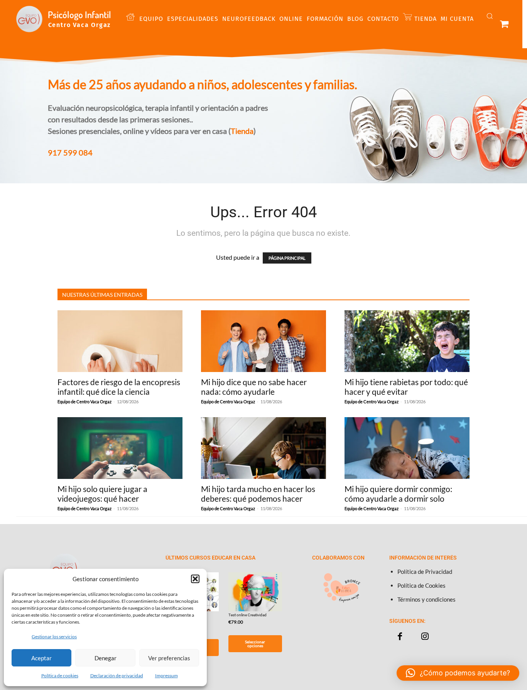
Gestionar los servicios (54, 636)
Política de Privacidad (424, 571)
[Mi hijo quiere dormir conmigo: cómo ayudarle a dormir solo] (407, 448)
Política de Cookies (421, 585)
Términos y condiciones (426, 599)
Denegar (106, 657)
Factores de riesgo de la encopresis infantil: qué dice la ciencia (118, 386)
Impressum (166, 675)
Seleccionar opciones (255, 643)
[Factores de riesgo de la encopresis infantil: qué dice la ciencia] (119, 341)
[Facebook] (399, 636)
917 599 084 (70, 152)
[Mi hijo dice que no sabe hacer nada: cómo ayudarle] (263, 341)
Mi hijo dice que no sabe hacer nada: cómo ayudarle (254, 386)
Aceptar (41, 657)
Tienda (242, 130)
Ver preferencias (169, 657)
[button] (195, 579)
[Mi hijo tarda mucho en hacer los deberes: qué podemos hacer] (263, 448)
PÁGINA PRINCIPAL (287, 257)
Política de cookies (59, 675)
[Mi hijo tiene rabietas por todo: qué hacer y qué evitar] (407, 341)
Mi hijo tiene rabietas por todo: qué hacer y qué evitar (406, 386)
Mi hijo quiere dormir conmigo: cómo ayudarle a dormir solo (398, 493)
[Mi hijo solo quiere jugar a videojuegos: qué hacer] (119, 448)
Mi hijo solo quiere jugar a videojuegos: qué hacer (102, 493)
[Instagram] (425, 636)
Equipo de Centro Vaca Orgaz (84, 401)
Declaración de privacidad (116, 675)
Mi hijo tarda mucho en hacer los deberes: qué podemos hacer (258, 493)
